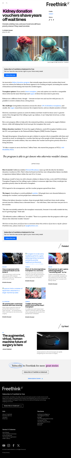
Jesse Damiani (7, 349)
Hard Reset (5, 432)
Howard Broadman (32, 170)
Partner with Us (7, 415)
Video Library (6, 438)
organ (12, 108)
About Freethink (7, 414)
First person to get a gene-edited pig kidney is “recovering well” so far (58, 270)
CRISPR (50, 267)
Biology (4, 267)
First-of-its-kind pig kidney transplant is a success (35, 269)
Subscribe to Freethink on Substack (35, 372)
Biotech (39, 425)
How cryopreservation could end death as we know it (10, 270)
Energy (39, 417)
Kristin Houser (8, 30)
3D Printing (5, 301)
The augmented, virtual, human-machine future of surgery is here (14, 340)
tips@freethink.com (31, 226)
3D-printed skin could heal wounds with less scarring (12, 304)
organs (32, 94)
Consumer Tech (42, 420)
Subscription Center (34, 378)
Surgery (51, 13)
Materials (40, 423)
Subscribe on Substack (11, 406)
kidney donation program (21, 82)
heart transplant (31, 91)
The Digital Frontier (43, 415)
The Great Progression (9, 437)
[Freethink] (58, 4)
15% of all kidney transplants (51, 106)
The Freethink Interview (9, 434)
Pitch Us (5, 418)
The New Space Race (43, 421)
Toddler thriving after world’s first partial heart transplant (34, 305)
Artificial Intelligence (43, 414)
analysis (35, 193)
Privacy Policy (6, 452)
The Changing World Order (45, 418)
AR (3, 332)
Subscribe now (10, 75)
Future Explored (7, 435)
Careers (4, 417)
